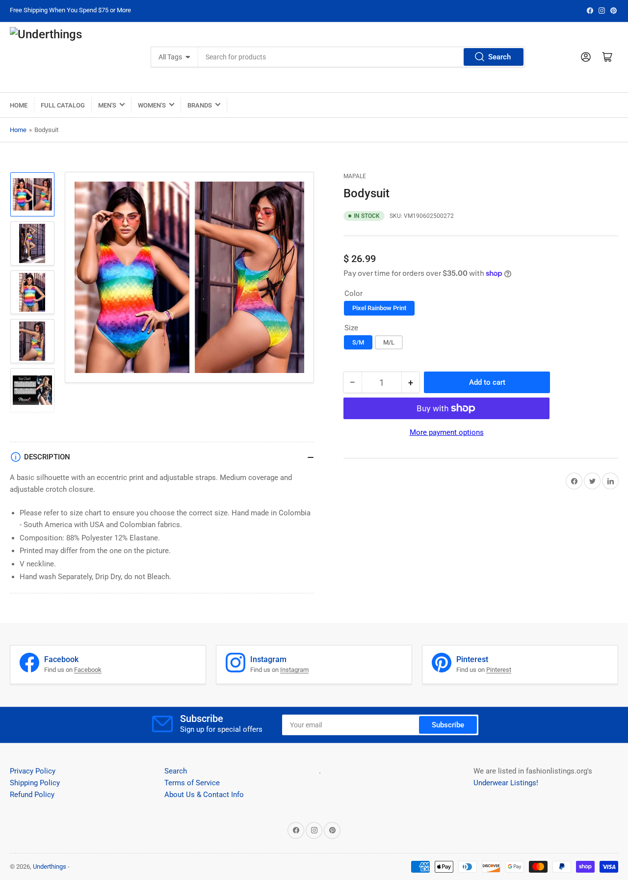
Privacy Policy (32, 771)
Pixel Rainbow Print (379, 308)
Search (499, 57)
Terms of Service (192, 782)
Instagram (294, 669)
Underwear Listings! (505, 782)
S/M (358, 342)
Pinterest (498, 669)
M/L (388, 342)
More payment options (447, 432)
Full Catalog (63, 105)
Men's (107, 105)
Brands (199, 105)
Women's (152, 105)
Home (18, 105)
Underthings (49, 866)
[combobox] (361, 57)
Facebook (88, 669)
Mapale (354, 176)
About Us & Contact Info (204, 794)
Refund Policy (32, 794)
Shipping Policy (35, 782)
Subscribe (448, 724)
